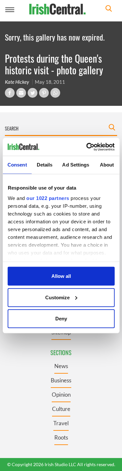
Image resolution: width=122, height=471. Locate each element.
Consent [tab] (17, 164)
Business (61, 380)
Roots (61, 437)
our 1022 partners (47, 198)
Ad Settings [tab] (75, 164)
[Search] (108, 9)
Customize (57, 297)
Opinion (61, 394)
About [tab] (107, 164)
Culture (61, 408)
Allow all (61, 276)
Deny (61, 318)
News (61, 366)
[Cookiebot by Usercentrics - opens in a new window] (87, 147)
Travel (61, 423)
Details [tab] (45, 164)
